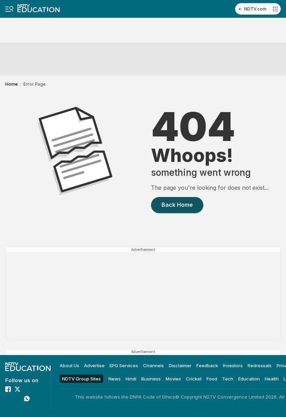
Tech (227, 378)
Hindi (131, 378)
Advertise (94, 365)
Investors (233, 365)
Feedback (207, 365)
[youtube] (17, 398)
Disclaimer (180, 365)
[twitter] (17, 389)
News (114, 378)
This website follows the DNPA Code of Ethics (125, 397)
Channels (153, 365)
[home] (38, 6)
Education (249, 378)
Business (151, 378)
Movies (173, 378)
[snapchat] (17, 408)
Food (211, 378)
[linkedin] (8, 398)
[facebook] (8, 389)
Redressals (260, 365)
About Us (69, 365)
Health (272, 378)
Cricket (194, 378)
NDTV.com (255, 8)
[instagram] (27, 389)
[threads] (8, 408)
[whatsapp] (27, 398)
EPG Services (124, 365)
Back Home (177, 204)
